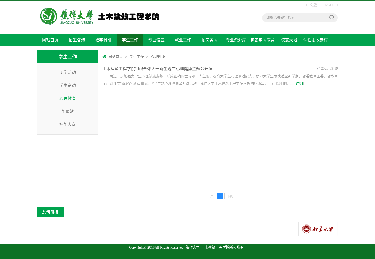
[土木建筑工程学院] (107, 17)
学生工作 (130, 40)
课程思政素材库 (315, 46)
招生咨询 (77, 40)
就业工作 (183, 40)
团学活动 (67, 72)
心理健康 (67, 98)
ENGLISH (330, 5)
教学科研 (103, 40)
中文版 (311, 5)
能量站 (67, 111)
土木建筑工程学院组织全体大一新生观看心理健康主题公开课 (157, 69)
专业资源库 (236, 40)
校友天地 (289, 40)
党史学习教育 (262, 40)
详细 (299, 83)
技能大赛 (67, 124)
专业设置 (156, 40)
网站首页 (50, 40)
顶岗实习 (209, 40)
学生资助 (67, 85)
